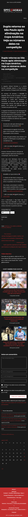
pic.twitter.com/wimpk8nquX (15, 191)
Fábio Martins (7, 74)
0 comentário (7, 81)
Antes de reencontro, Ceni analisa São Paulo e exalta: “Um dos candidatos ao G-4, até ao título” (14, 344)
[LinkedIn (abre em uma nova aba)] (16, 4)
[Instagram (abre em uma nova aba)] (15, 4)
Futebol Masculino (8, 78)
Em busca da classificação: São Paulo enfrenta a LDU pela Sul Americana (14, 319)
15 (24, 453)
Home (13, 489)
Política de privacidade (20, 503)
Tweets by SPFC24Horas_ (7, 434)
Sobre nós (14, 502)
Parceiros (9, 503)
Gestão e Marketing (14, 493)
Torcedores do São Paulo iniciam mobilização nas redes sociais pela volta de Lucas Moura (14, 291)
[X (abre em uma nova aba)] (11, 4)
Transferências (11, 497)
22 (24, 456)
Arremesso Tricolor (14, 508)
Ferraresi (19, 226)
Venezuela (8, 227)
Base (22, 493)
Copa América (13, 226)
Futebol (6, 493)
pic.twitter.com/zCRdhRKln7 (10, 142)
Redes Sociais (21, 509)
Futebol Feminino (8, 495)
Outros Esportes (18, 495)
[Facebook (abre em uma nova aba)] (13, 4)
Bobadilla (6, 226)
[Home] (1, 51)
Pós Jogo (18, 497)
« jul (2, 468)
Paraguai (3, 227)
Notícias (14, 491)
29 (24, 460)
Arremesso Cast (12, 509)
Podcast (14, 512)
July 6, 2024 (6, 148)
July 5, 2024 (6, 196)
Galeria (4, 503)
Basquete (4, 509)
